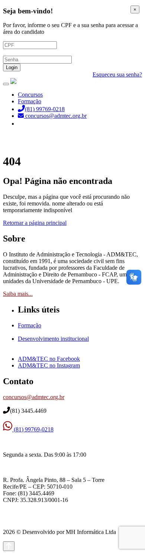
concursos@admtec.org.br (33, 397)
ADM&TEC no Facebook (49, 359)
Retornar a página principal (35, 223)
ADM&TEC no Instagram (49, 365)
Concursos (30, 94)
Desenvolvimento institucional (53, 339)
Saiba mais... (18, 294)
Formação (29, 101)
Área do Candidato (41, 123)
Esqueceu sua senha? (117, 74)
